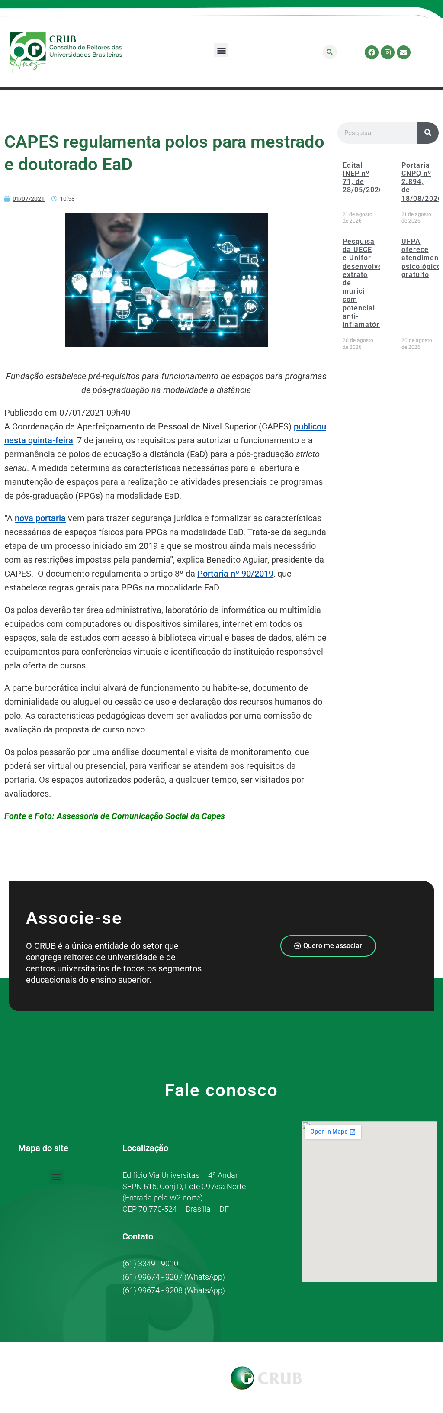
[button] (221, 50)
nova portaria (40, 518)
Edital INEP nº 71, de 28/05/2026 (363, 177)
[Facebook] (372, 52)
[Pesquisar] (428, 133)
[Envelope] (404, 52)
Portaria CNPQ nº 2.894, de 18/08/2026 (421, 182)
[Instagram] (388, 52)
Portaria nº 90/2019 (235, 573)
